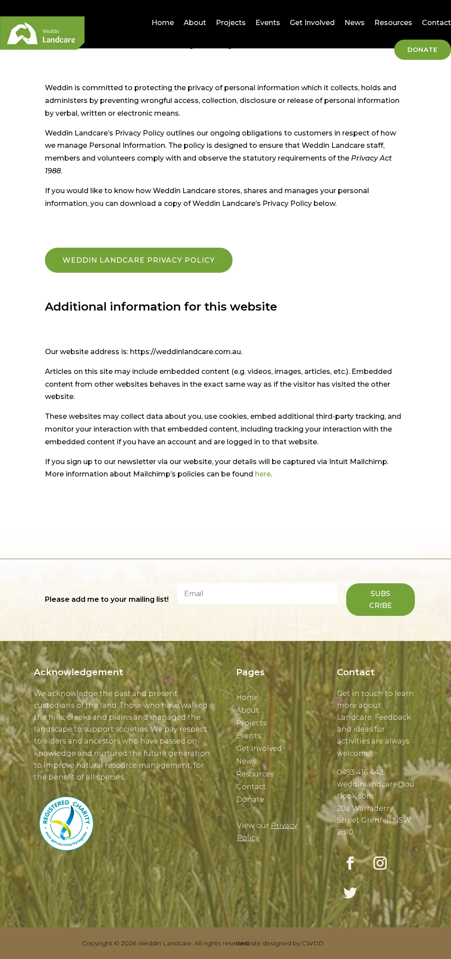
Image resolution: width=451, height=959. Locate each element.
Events (267, 22)
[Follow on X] (350, 893)
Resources (393, 22)
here (262, 474)
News (354, 22)
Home (163, 22)
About (195, 22)
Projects (231, 22)
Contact (436, 22)
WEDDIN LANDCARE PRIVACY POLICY (139, 260)
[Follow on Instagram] (380, 863)
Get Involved (312, 22)
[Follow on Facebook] (350, 863)
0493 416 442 (360, 772)
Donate (422, 50)
